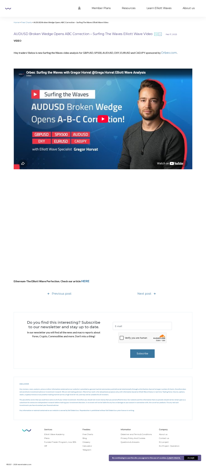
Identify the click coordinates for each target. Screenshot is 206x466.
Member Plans (101, 8)
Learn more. (174, 458)
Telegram (87, 450)
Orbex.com (169, 53)
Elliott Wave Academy (54, 434)
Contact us (164, 438)
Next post (144, 293)
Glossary (86, 442)
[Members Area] (79, 8)
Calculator (87, 446)
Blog (85, 438)
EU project (164, 442)
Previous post (61, 293)
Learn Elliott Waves (159, 8)
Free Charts (26, 22)
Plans (46, 438)
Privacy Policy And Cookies (133, 438)
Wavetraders (8, 8)
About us (189, 8)
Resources (128, 8)
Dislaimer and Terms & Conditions (136, 434)
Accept (190, 458)
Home (16, 22)
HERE (85, 281)
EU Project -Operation (169, 446)
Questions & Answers (130, 442)
